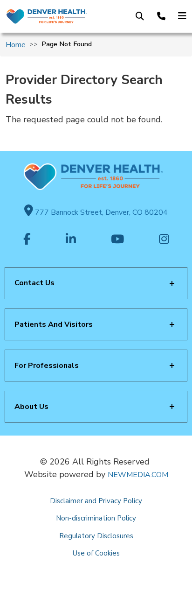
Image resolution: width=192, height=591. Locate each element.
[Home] (46, 16)
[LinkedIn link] (71, 239)
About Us (31, 406)
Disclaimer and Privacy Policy (96, 501)
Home (16, 45)
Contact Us (34, 283)
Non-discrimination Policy (96, 518)
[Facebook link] (27, 239)
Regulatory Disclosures (96, 536)
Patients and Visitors (53, 324)
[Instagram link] (164, 239)
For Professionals (46, 365)
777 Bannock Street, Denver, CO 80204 (100, 212)
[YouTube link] (117, 239)
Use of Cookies (96, 553)
